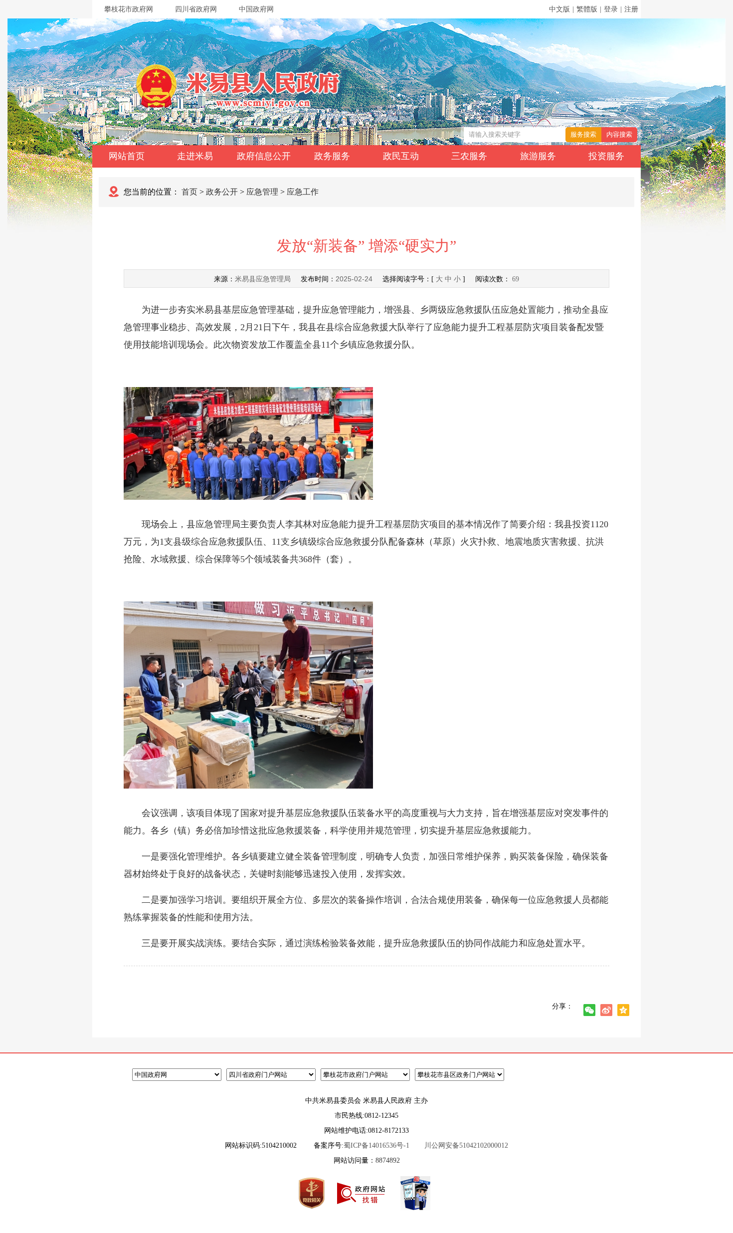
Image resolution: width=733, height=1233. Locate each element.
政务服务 (332, 156)
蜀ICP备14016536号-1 (376, 1145)
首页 (189, 192)
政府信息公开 (264, 156)
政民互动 (401, 156)
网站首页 (127, 156)
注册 (631, 9)
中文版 (559, 9)
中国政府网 (256, 9)
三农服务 (469, 156)
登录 (611, 9)
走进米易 (195, 156)
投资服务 (606, 156)
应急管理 (262, 192)
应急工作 (303, 192)
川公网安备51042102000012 (466, 1145)
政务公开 (222, 192)
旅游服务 (538, 156)
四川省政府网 (196, 9)
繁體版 (586, 9)
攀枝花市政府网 (128, 9)
